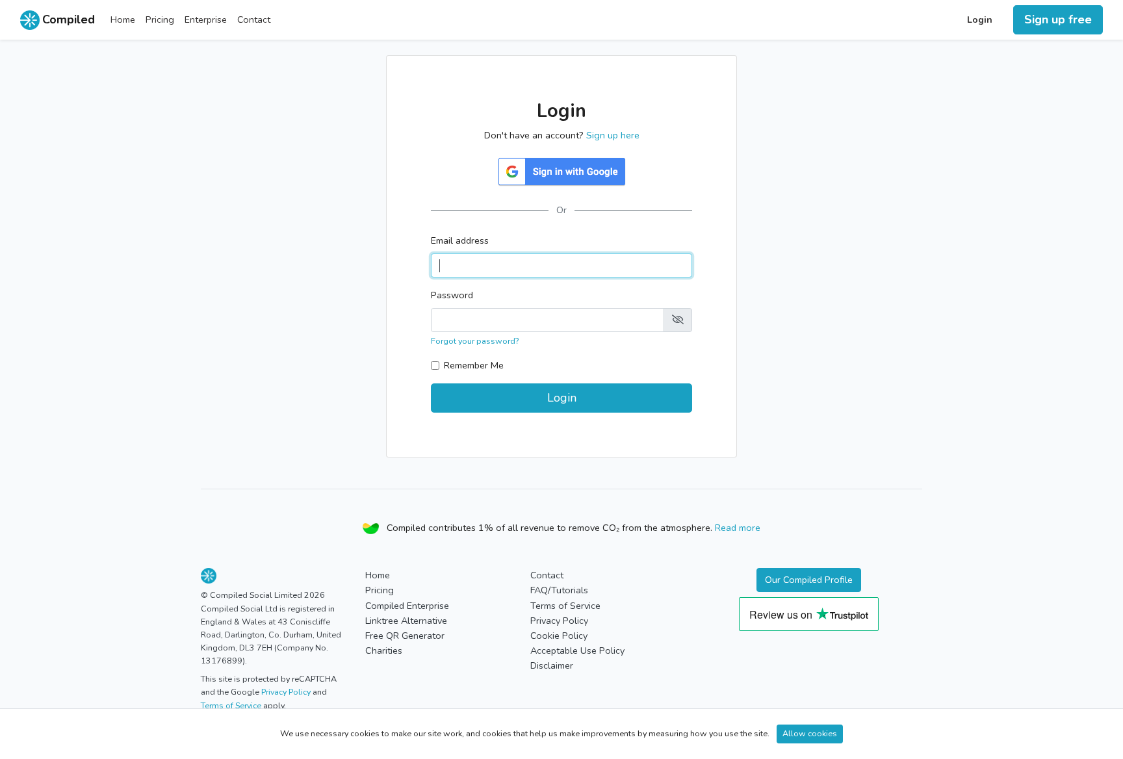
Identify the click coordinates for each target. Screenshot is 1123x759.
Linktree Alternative (406, 620)
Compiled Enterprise (407, 605)
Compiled (68, 19)
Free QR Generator (405, 635)
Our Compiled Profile (809, 579)
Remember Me (474, 365)
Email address (460, 240)
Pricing (160, 19)
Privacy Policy (287, 691)
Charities (383, 650)
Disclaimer (551, 665)
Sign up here (612, 135)
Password (452, 295)
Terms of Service (232, 705)
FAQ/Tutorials (559, 590)
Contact (253, 19)
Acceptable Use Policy (577, 650)
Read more (737, 527)
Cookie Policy (558, 635)
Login (979, 19)
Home (122, 19)
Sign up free (1058, 19)
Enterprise (206, 19)
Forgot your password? (475, 340)
